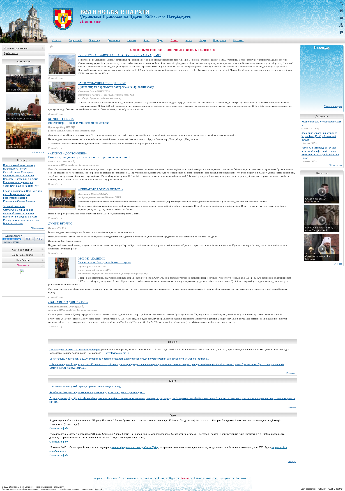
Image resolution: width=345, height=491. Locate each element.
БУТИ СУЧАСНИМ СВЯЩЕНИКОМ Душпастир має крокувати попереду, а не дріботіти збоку (116, 85)
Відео (160, 40)
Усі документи (335, 165)
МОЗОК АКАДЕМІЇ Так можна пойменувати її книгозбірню (104, 260)
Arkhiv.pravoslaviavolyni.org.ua (84, 349)
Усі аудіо (292, 461)
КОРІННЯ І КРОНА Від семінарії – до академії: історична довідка (78, 120)
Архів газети (11, 53)
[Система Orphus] (23, 238)
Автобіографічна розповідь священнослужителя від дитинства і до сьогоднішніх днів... (97, 392)
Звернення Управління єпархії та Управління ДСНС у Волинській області (319, 136)
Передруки (219, 40)
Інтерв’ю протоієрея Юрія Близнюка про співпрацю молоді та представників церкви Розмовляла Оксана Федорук (22, 196)
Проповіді (94, 40)
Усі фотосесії (38, 152)
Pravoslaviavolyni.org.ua (116, 353)
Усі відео (338, 264)
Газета (174, 40)
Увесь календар (333, 106)
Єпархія (56, 40)
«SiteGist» (322, 489)
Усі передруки (37, 228)
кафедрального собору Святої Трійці (138, 447)
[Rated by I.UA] (28, 273)
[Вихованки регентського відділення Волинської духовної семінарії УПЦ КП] (62, 198)
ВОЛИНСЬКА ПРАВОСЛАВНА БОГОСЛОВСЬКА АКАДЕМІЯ (119, 55)
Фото (147, 40)
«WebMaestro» (335, 488)
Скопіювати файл (58, 428)
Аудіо (202, 40)
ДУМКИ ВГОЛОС (60, 223)
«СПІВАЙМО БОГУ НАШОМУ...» (100, 189)
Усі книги (292, 407)
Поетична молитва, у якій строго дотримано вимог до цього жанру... (86, 386)
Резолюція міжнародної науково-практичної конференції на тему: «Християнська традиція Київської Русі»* (320, 152)
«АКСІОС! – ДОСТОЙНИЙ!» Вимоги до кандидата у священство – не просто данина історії (89, 155)
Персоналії (75, 40)
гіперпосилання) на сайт (92, 489)
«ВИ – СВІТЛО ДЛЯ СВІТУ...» (68, 302)
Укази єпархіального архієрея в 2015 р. (321, 123)
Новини (131, 40)
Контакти (238, 40)
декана (114, 447)
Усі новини (291, 373)
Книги (189, 40)
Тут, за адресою (58, 349)
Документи (114, 40)
